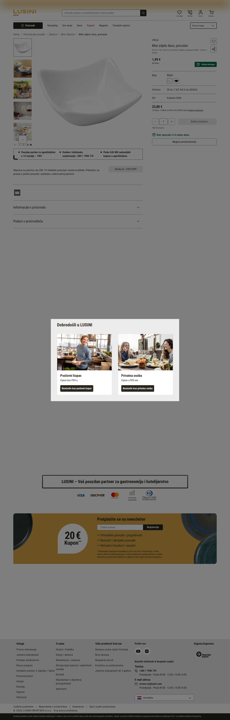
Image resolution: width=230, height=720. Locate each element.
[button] (84, 364)
